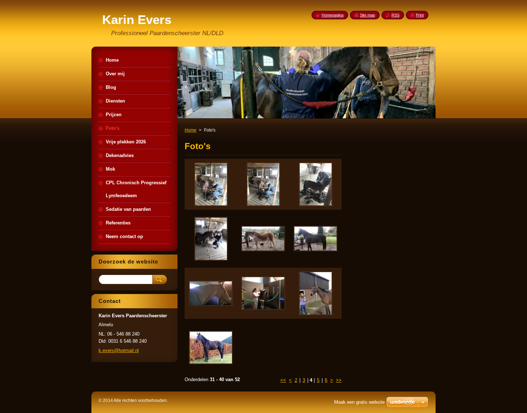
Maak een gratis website (359, 402)
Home (190, 130)
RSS (395, 15)
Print (420, 15)
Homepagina (332, 15)
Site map (367, 15)
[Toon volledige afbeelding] (211, 184)
